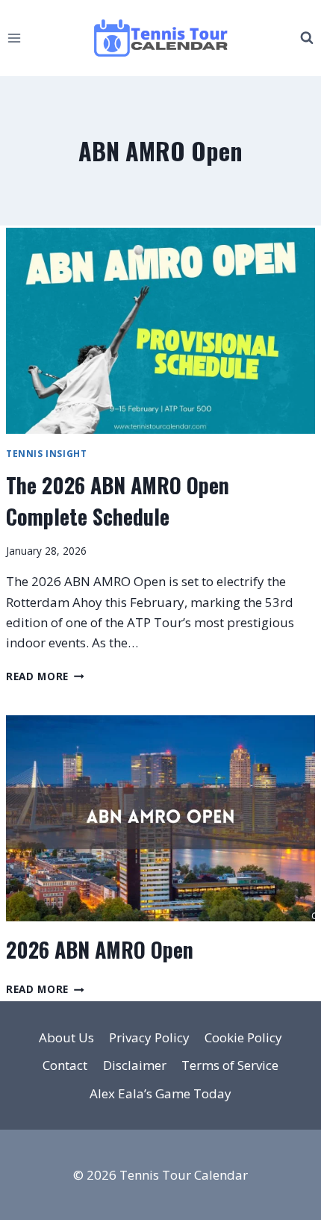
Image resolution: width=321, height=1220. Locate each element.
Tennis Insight (46, 453)
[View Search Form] (306, 38)
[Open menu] (14, 37)
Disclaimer (134, 1065)
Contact (65, 1065)
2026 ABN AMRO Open (99, 949)
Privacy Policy (149, 1037)
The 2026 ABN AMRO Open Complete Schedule (117, 501)
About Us (66, 1037)
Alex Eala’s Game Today (160, 1093)
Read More (45, 676)
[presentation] (160, 331)
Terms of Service (229, 1065)
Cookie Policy (243, 1037)
